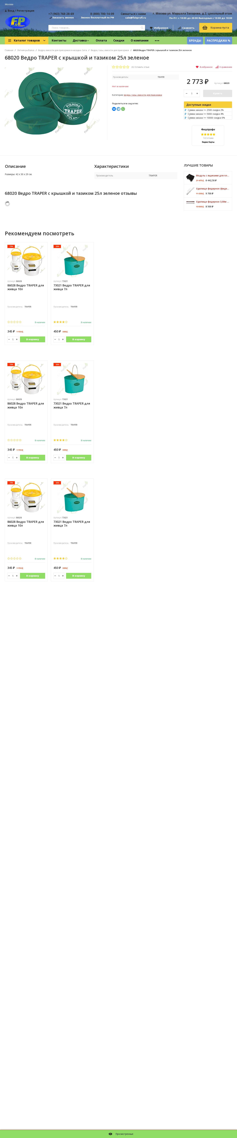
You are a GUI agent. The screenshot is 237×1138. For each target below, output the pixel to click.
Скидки (118, 40)
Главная (9, 50)
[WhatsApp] (123, 109)
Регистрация (25, 10)
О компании (139, 40)
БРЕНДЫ (195, 40)
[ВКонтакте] (114, 109)
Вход (11, 10)
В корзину (32, 339)
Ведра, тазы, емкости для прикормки (110, 50)
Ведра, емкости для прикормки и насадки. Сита (62, 50)
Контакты (59, 40)
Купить (217, 93)
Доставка (80, 40)
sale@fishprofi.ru (135, 17)
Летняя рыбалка (25, 50)
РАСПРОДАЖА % (218, 40)
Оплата (101, 40)
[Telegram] (118, 109)
